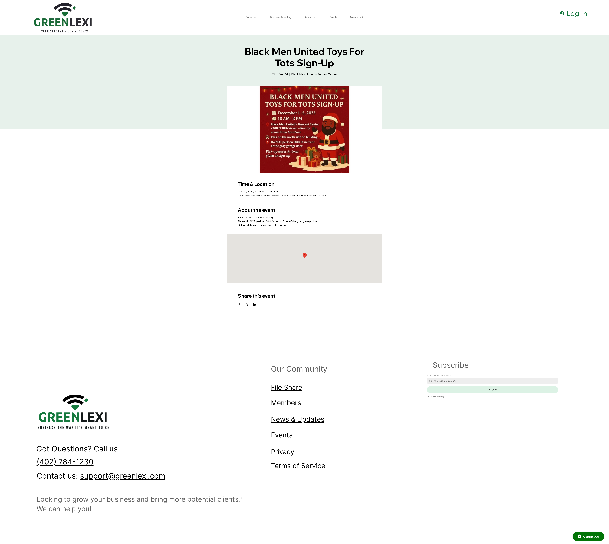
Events (282, 435)
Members (286, 403)
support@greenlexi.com (122, 475)
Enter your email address (439, 375)
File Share (286, 387)
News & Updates (297, 419)
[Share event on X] (247, 304)
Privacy (282, 452)
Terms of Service (298, 466)
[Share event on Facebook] (239, 304)
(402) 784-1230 (65, 461)
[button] (310, 17)
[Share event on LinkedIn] (254, 304)
